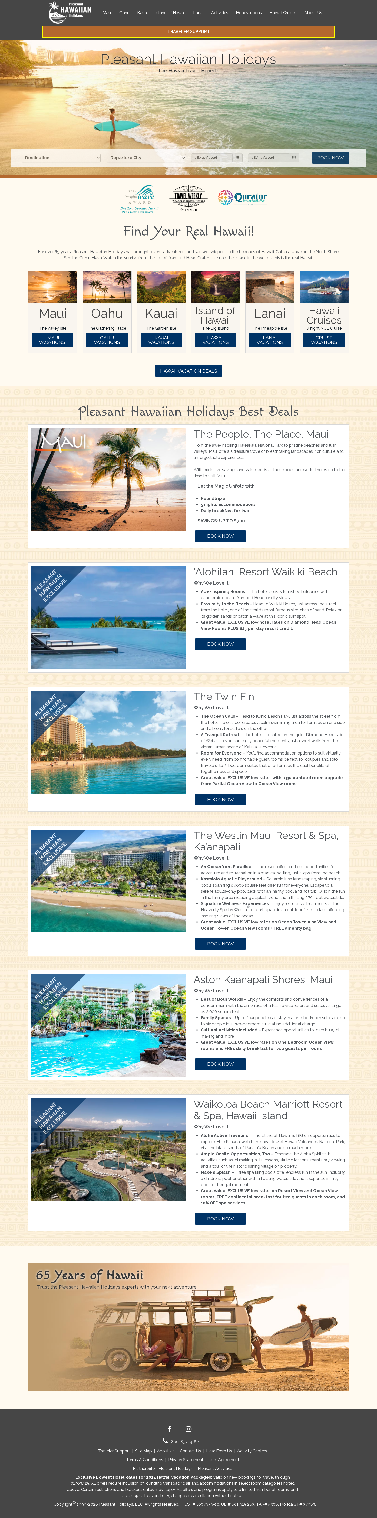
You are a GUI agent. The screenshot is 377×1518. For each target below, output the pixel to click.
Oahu (124, 12)
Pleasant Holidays (175, 1468)
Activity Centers (252, 1451)
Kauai (142, 12)
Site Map (143, 1451)
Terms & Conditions (144, 1459)
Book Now (330, 157)
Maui (107, 12)
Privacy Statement (185, 1459)
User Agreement (224, 1459)
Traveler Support (114, 1451)
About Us (313, 12)
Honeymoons (249, 12)
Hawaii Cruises (283, 12)
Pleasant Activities (215, 1468)
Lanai (198, 12)
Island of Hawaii (170, 12)
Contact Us (190, 1451)
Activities (219, 12)
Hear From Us (219, 1451)
